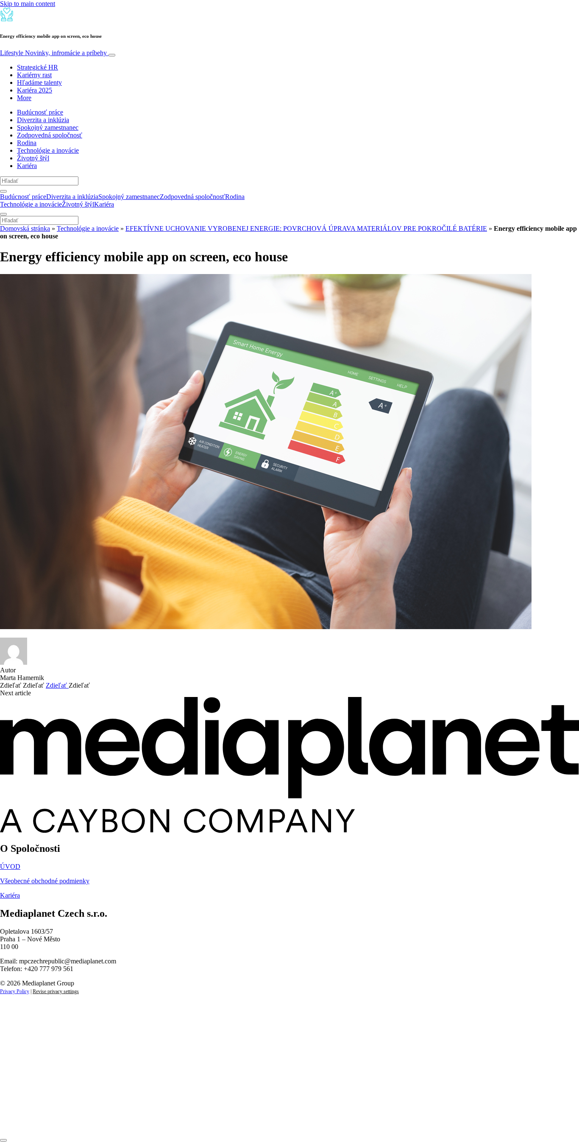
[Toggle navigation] (112, 55)
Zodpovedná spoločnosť (49, 135)
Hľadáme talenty (39, 82)
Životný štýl (33, 158)
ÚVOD (10, 866)
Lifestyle (53, 52)
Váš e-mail (27, 1090)
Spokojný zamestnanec (47, 127)
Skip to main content (27, 3)
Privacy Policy (14, 991)
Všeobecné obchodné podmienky (44, 880)
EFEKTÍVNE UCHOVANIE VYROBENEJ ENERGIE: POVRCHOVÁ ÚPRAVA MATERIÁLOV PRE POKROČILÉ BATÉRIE (306, 228)
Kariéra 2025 (34, 90)
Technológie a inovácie (48, 150)
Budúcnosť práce (40, 112)
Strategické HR (37, 67)
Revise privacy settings (56, 991)
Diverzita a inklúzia (43, 119)
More (24, 97)
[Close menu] (3, 214)
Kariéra (27, 165)
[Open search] (3, 191)
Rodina (26, 142)
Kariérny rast (34, 74)
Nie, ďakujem (174, 1120)
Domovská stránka (25, 228)
